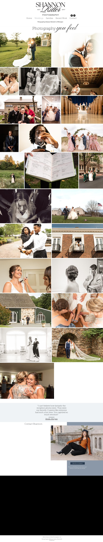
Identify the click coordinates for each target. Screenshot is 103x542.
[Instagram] (74, 15)
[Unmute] (1, 533)
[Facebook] (72, 15)
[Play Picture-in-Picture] (101, 533)
